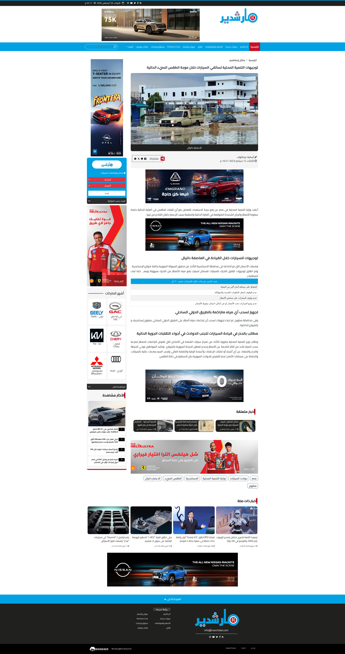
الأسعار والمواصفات (214, 47)
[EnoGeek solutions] (99, 649)
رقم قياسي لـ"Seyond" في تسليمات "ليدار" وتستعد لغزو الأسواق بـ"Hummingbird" (111, 539)
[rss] (141, 3)
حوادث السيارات (238, 478)
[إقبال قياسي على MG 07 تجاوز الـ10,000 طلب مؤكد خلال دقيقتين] (106, 413)
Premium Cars (173, 47)
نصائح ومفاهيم (237, 60)
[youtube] (131, 3)
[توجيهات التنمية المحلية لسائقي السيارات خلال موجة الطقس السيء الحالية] (142, 158)
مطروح (253, 485)
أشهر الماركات (114, 293)
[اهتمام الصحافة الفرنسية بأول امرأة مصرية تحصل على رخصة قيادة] (206, 426)
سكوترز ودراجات (158, 47)
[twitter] (135, 3)
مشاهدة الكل (119, 387)
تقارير (200, 47)
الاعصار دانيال (152, 478)
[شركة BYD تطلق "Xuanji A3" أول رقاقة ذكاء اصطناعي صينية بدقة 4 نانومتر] (194, 520)
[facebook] (137, 3)
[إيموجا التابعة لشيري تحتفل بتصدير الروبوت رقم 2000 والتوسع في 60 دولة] (237, 520)
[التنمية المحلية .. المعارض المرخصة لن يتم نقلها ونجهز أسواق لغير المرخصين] (165, 426)
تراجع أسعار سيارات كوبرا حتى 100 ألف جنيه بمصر (104, 451)
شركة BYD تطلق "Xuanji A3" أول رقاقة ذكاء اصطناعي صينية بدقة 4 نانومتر (195, 539)
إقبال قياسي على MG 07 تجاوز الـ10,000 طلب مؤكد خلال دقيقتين (104, 431)
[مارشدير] (238, 15)
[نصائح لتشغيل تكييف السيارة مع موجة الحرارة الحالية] (247, 426)
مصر (254, 478)
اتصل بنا (243, 648)
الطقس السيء (173, 478)
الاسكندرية (192, 478)
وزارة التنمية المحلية (214, 478)
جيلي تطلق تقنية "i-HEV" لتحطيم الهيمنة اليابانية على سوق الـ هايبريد (152, 539)
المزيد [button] (130, 47)
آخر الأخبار (244, 47)
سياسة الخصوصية (231, 648)
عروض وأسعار (189, 47)
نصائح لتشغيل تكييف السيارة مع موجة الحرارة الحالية (228, 423)
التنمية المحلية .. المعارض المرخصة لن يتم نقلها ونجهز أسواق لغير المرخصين (145, 423)
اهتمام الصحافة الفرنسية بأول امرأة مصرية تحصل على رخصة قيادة (186, 423)
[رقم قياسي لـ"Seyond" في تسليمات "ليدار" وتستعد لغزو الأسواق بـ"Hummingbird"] (108, 520)
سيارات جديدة (231, 47)
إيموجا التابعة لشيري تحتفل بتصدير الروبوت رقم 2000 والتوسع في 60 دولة (236, 539)
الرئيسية (253, 60)
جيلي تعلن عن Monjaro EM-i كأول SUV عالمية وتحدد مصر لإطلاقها (104, 441)
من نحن (253, 648)
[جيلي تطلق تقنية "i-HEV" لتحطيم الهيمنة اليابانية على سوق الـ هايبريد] (151, 520)
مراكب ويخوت (142, 47)
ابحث (107, 193)
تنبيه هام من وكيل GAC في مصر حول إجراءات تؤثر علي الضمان (105, 461)
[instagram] (128, 3)
